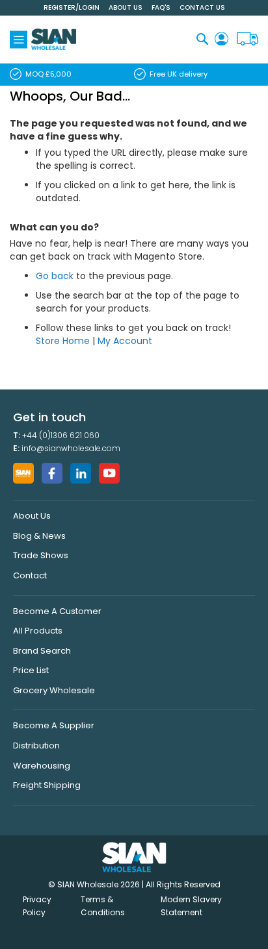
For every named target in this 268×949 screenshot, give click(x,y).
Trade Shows (40, 555)
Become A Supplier (53, 725)
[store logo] (53, 39)
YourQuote (247, 39)
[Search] (202, 38)
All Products (37, 630)
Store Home (63, 340)
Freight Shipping (47, 785)
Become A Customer (57, 611)
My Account (125, 340)
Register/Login (72, 7)
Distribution (36, 745)
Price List (31, 670)
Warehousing (41, 765)
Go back (55, 275)
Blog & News (39, 536)
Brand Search (42, 651)
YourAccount (221, 39)
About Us (125, 7)
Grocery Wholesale (54, 690)
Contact (30, 575)
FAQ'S (161, 7)
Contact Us (202, 7)
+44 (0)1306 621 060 (61, 435)
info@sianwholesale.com (70, 448)
